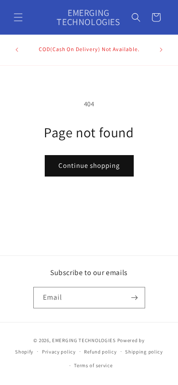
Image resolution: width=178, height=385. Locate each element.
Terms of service (93, 365)
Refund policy (100, 352)
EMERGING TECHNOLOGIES (84, 340)
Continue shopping (89, 165)
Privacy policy (59, 352)
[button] (18, 17)
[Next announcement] (161, 50)
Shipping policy (144, 352)
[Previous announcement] (17, 50)
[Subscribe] (135, 297)
